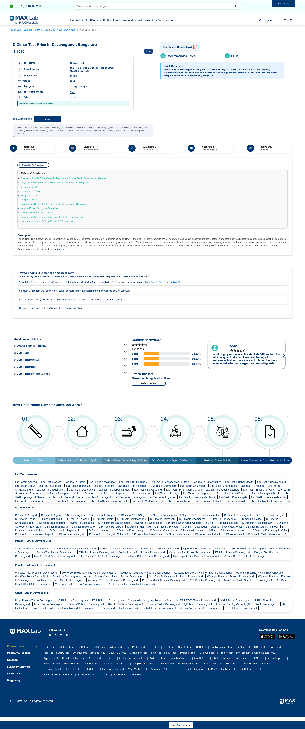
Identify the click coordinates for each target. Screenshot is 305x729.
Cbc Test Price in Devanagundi (33, 548)
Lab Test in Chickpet (252, 485)
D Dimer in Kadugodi (101, 530)
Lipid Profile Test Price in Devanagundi (205, 548)
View (72, 91)
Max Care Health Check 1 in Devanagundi (248, 580)
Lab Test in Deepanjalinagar (115, 489)
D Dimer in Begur (25, 519)
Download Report (131, 20)
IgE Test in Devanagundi (198, 604)
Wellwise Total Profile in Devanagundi (37, 572)
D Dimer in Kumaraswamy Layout (34, 534)
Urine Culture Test (264, 652)
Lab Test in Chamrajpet (193, 485)
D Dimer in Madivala (178, 534)
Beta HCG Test (117, 652)
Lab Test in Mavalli (235, 501)
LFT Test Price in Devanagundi (248, 548)
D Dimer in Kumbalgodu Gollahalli (108, 534)
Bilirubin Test (92, 663)
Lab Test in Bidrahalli (78, 485)
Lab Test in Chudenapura (51, 489)
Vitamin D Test (228, 663)
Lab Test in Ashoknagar (102, 482)
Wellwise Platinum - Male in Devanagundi (231, 576)
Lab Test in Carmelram (164, 485)
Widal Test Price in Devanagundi (119, 548)
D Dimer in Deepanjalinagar (114, 523)
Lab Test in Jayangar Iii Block (263, 493)
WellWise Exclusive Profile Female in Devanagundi (203, 572)
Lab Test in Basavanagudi (271, 482)
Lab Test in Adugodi (26, 482)
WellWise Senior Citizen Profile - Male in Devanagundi (115, 576)
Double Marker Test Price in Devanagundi (142, 552)
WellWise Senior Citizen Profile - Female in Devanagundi (47, 576)
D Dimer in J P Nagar (167, 526)
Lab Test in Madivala (178, 501)
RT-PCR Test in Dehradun (58, 674)
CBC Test (49, 647)
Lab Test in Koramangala (233, 497)
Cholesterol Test (221, 658)
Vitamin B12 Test (160, 669)
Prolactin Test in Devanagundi (164, 604)
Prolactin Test (187, 652)
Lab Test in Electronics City (258, 489)
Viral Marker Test (137, 669)
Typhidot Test (90, 669)
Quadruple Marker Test (141, 663)
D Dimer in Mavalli (234, 534)
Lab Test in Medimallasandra (265, 501)
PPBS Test (257, 658)
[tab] (22, 647)
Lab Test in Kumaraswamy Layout (34, 501)
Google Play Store (159, 282)
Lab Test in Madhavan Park (147, 501)
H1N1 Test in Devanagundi (49, 604)
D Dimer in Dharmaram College (184, 523)
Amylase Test (166, 663)
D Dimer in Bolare (103, 519)
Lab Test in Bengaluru (36, 29)
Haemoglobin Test (54, 669)
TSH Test (201, 647)
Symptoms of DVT (30, 187)
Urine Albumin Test (113, 669)
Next (284, 354)
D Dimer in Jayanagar (195, 526)
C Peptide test (249, 663)
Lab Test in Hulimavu (140, 493)
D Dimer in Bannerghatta (238, 515)
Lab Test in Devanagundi (65, 29)
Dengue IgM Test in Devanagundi (120, 608)
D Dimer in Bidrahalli (78, 519)
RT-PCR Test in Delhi (248, 669)
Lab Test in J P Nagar (167, 493)
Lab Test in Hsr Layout (112, 493)
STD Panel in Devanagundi (205, 580)
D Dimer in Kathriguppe (163, 530)
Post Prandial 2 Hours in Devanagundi (164, 580)
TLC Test (110, 658)
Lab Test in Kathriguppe (162, 497)
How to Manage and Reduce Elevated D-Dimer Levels (48, 221)
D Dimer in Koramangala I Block (199, 530)
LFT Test (168, 647)
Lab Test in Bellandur (51, 485)
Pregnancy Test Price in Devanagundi (75, 548)
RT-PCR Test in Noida (219, 669)
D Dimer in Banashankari (206, 515)
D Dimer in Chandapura (222, 519)
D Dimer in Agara (51, 515)
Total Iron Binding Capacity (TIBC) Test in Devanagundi (247, 604)
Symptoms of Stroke (31, 191)
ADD (148, 51)
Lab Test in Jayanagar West (228, 493)
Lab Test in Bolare (104, 485)
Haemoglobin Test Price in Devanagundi (196, 556)
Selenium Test (52, 663)
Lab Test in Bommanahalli (133, 485)
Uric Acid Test (207, 652)
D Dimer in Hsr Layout (111, 526)
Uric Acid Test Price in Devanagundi (54, 556)
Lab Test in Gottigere (84, 493)
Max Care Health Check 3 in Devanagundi (79, 584)
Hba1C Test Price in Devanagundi (160, 548)
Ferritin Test (243, 647)
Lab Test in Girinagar (57, 493)
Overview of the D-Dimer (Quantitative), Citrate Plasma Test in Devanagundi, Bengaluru (65, 178)
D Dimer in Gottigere (83, 526)
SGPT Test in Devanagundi (236, 600)
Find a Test (77, 20)
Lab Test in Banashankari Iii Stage (170, 482)
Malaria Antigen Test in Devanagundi (201, 608)
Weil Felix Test (72, 663)
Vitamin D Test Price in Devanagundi (149, 556)
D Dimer (69, 299)
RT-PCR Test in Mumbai (127, 674)
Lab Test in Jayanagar (196, 493)
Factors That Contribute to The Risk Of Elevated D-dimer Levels (53, 217)
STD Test (73, 669)
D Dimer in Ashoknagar (101, 515)
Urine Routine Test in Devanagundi (35, 600)
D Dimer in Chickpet (251, 519)
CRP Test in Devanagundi (73, 600)
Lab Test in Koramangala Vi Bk (268, 497)
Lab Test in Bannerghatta (239, 482)
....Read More (57, 248)
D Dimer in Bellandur (50, 519)
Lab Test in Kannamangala (130, 497)
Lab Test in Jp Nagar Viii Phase (66, 497)
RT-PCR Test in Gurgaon (189, 669)
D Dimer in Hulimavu (139, 526)
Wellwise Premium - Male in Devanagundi (61, 580)
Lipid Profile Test (135, 647)
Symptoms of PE (29, 199)
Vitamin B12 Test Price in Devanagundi (246, 556)
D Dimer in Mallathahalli (206, 534)
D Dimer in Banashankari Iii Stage (169, 515)
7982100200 (32, 6)
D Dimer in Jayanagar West (226, 526)
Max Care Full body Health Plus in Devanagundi (176, 576)
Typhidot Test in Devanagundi (159, 608)
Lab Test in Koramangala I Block (197, 497)
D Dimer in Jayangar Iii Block (262, 526)
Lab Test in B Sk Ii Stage (133, 482)
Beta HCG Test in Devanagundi (86, 604)
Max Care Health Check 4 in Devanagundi (132, 584)
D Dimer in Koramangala (235, 530)
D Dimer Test (66, 647)
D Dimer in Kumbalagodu (71, 534)
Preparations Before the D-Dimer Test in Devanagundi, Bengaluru (54, 204)
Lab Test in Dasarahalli (82, 489)
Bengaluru (268, 20)
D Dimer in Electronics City (257, 523)
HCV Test (156, 652)
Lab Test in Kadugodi (99, 497)
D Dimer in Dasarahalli (82, 523)
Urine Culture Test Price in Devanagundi (102, 556)
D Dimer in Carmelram (163, 519)
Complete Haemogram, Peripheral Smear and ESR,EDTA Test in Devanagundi (172, 600)
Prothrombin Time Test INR (235, 652)
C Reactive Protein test (132, 658)
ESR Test (83, 647)
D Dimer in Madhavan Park (147, 534)
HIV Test (171, 652)
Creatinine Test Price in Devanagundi (190, 552)
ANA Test (63, 652)
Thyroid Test (184, 647)
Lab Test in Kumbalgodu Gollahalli (109, 501)
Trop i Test (275, 647)
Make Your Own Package (159, 20)
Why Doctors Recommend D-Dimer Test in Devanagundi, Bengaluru (55, 182)
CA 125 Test (201, 658)
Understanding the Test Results (36, 212)
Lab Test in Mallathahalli (207, 501)
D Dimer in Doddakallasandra (222, 523)
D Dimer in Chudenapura (51, 523)
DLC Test (266, 663)
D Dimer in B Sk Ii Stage (133, 515)
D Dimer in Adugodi (26, 515)
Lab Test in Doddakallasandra (223, 489)
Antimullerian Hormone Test (89, 652)
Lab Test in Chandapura (224, 485)
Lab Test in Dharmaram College (184, 489)
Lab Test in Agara (51, 482)
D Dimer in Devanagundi (148, 523)
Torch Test (241, 658)
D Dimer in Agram (74, 515)
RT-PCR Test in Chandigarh (93, 674)
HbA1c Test (99, 647)
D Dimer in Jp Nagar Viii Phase (68, 530)
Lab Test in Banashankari (207, 482)
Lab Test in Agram (75, 482)
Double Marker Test (221, 647)
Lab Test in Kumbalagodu (71, 501)
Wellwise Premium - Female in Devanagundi (113, 580)
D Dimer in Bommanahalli (132, 519)
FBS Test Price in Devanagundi (233, 552)
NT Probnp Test (276, 658)
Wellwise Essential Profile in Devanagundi (260, 572)
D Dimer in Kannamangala (131, 530)
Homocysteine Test (189, 663)
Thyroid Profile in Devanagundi (125, 604)
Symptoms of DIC (29, 195)
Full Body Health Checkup (102, 20)
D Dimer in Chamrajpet (192, 519)
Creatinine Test (138, 652)
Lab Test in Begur (25, 485)
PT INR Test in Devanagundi (108, 600)
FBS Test (49, 652)
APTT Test (95, 658)
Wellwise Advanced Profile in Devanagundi (145, 572)
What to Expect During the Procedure (39, 208)
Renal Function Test (73, 658)
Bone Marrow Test (180, 658)
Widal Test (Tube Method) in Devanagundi (74, 608)
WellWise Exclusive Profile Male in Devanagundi (90, 572)
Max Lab (16, 29)
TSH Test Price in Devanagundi (97, 552)
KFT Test (154, 647)
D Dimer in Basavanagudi (270, 515)
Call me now (183, 725)
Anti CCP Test (157, 658)
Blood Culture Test (114, 663)
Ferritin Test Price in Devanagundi (56, 552)
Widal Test (116, 647)
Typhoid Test (51, 658)
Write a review (148, 383)
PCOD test (210, 663)
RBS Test (259, 647)
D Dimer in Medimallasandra (264, 534)
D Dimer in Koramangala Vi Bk (269, 530)
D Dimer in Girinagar (56, 526)
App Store (178, 282)
